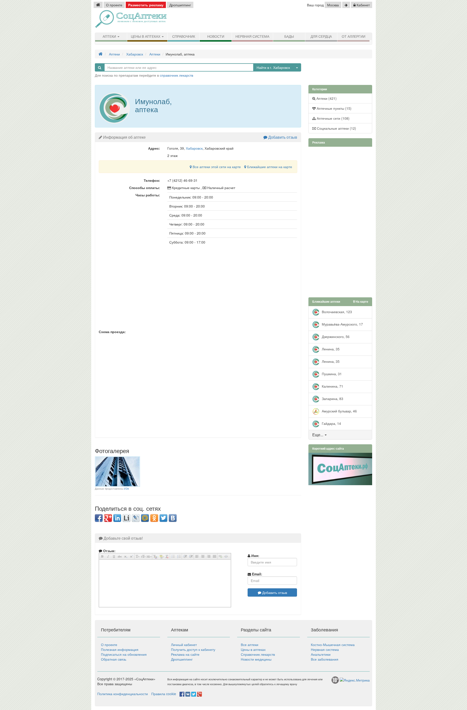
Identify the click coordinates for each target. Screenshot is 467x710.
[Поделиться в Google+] (108, 518)
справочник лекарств (176, 75)
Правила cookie (163, 693)
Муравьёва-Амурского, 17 (342, 323)
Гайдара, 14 (331, 423)
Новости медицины (256, 659)
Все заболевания (324, 659)
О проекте (114, 4)
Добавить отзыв (282, 137)
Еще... (317, 434)
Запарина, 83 (332, 398)
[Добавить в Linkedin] (117, 518)
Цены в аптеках (146, 36)
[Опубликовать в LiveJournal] (136, 518)
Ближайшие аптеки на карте (269, 166)
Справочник (183, 36)
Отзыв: (109, 550)
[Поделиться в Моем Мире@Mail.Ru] (145, 518)
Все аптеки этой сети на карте (216, 166)
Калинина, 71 (332, 385)
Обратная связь (113, 659)
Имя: (254, 555)
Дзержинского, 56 (335, 336)
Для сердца (321, 36)
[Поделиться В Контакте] (173, 518)
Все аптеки (249, 644)
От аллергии (353, 36)
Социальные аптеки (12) (336, 128)
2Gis (126, 488)
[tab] (340, 434)
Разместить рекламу (145, 4)
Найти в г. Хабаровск (273, 67)
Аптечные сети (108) (333, 118)
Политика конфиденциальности (122, 693)
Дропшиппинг (180, 4)
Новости (215, 36)
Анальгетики (321, 654)
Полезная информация (119, 649)
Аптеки (110, 36)
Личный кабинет (184, 644)
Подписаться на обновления (124, 654)
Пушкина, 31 (331, 373)
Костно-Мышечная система (333, 644)
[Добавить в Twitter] (163, 518)
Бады (289, 36)
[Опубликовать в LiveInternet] (126, 518)
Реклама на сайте (185, 654)
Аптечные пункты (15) (333, 108)
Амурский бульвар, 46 (339, 410)
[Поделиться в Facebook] (99, 518)
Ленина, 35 (330, 348)
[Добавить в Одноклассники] (154, 518)
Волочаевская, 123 (336, 311)
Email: (256, 574)
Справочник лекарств (258, 654)
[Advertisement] (316, 21)
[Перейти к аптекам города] (346, 5)
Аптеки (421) (326, 98)
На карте (361, 301)
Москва (333, 4)
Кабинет (363, 4)
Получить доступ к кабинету (193, 649)
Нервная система (252, 36)
